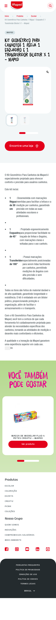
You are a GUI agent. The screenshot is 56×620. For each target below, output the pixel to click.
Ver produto (28, 444)
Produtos (11, 480)
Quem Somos (12, 525)
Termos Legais (27, 584)
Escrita (9, 496)
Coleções (10, 511)
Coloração (11, 491)
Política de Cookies (28, 579)
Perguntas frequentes (28, 565)
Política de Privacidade (28, 570)
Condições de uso (28, 574)
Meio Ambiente (13, 540)
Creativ (9, 501)
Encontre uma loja (22, 145)
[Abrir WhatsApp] (48, 612)
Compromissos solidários (19, 535)
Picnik (8, 506)
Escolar (9, 486)
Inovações (10, 530)
